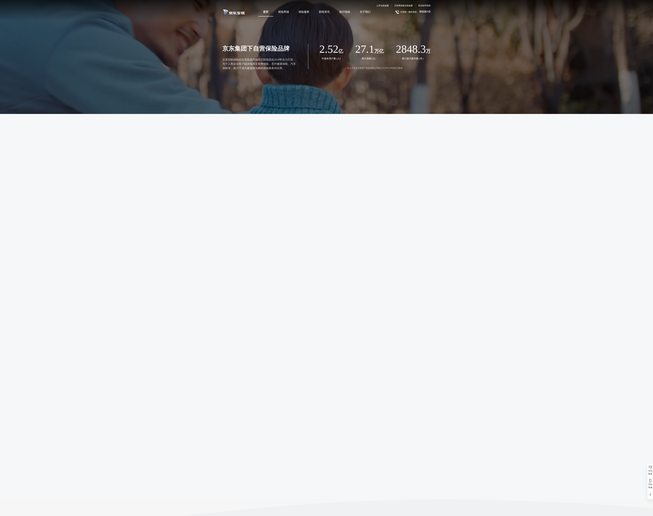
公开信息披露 (382, 5)
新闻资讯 (324, 11)
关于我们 (365, 11)
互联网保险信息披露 (403, 5)
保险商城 (283, 11)
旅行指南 (344, 11)
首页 (266, 11)
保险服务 (303, 11)
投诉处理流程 (424, 5)
